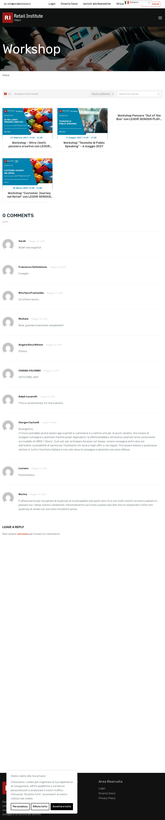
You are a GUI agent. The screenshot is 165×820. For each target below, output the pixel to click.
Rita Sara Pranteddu (31, 292)
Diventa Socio (69, 3)
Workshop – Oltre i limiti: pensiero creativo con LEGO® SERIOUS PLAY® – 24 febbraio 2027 (29, 144)
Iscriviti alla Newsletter (97, 3)
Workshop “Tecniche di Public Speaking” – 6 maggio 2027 (84, 144)
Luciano (24, 468)
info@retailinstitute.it (19, 4)
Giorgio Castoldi (29, 422)
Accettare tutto (62, 806)
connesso (23, 533)
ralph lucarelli (28, 396)
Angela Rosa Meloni (31, 344)
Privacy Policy (107, 798)
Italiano (133, 2)
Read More (27, 123)
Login (52, 3)
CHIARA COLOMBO (30, 370)
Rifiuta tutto (40, 806)
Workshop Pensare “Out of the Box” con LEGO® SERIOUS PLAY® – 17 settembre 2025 (139, 117)
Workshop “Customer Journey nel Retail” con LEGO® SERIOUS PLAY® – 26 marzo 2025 (29, 194)
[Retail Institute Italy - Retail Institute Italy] (26, 19)
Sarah (22, 241)
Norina (23, 494)
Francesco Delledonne (33, 267)
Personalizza (20, 806)
